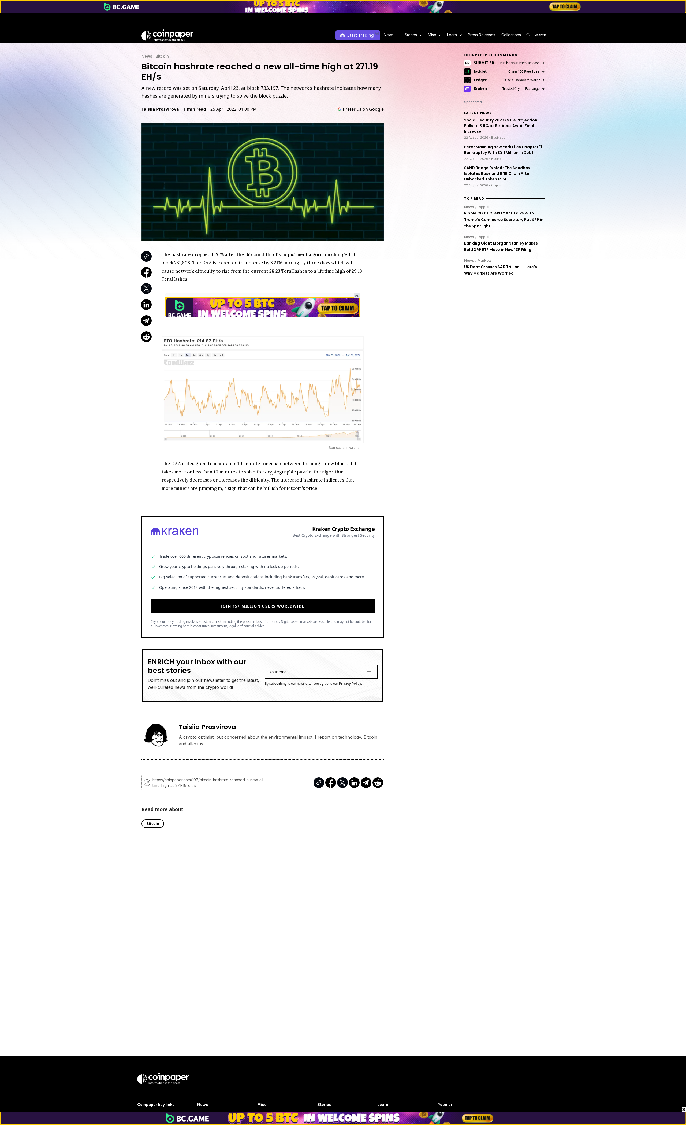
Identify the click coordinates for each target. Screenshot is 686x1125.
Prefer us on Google (363, 109)
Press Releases (481, 34)
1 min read (194, 109)
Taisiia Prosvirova (160, 109)
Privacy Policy (350, 684)
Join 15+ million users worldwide (262, 606)
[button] (481, 35)
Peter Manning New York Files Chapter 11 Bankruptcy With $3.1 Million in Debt (503, 149)
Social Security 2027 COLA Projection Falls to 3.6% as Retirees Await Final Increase (500, 126)
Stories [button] (411, 34)
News (146, 56)
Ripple (483, 207)
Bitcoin (162, 56)
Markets (485, 260)
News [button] (389, 34)
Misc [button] (432, 34)
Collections (511, 34)
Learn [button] (452, 34)
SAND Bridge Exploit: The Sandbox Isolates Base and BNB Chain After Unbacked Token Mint (497, 173)
